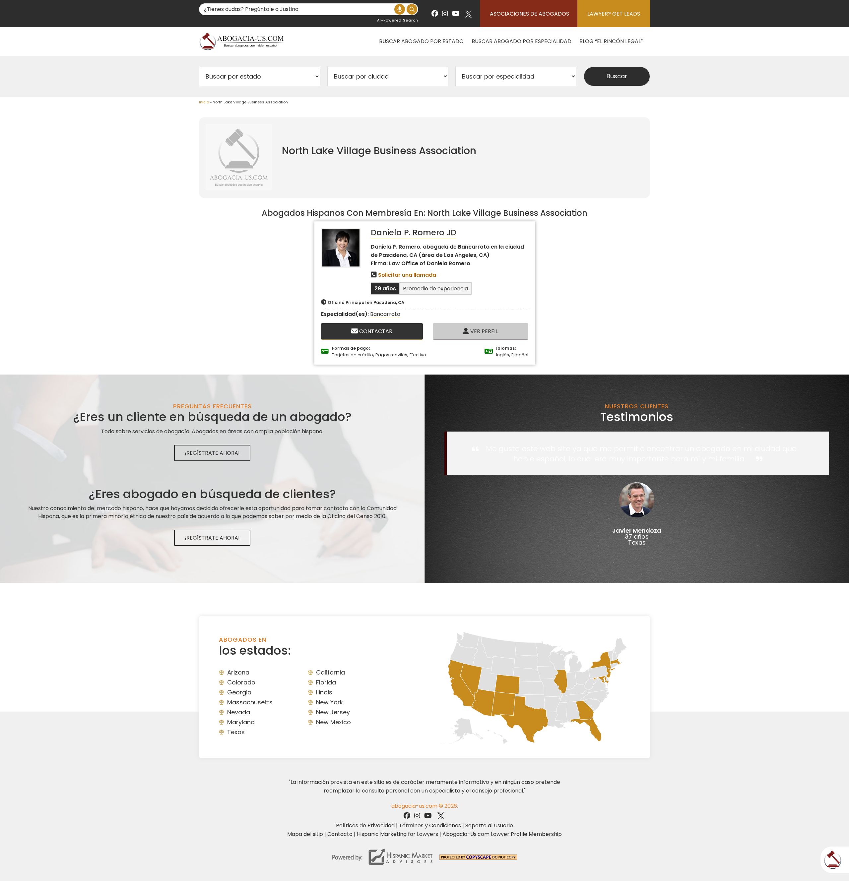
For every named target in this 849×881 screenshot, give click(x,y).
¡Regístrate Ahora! (212, 453)
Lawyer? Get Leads (613, 14)
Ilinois (324, 692)
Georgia (239, 692)
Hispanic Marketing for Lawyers (397, 834)
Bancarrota (385, 314)
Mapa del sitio (305, 834)
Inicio (204, 102)
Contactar (375, 331)
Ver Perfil (483, 331)
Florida (326, 682)
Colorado (241, 682)
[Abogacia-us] (242, 41)
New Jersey (333, 712)
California (330, 672)
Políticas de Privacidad (365, 825)
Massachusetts (250, 702)
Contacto (340, 834)
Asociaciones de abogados (529, 14)
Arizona (238, 672)
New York (329, 702)
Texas (236, 732)
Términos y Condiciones (430, 825)
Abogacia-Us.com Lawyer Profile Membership (502, 834)
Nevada (238, 712)
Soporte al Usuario (489, 825)
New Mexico (333, 722)
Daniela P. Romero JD (413, 232)
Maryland (241, 722)
